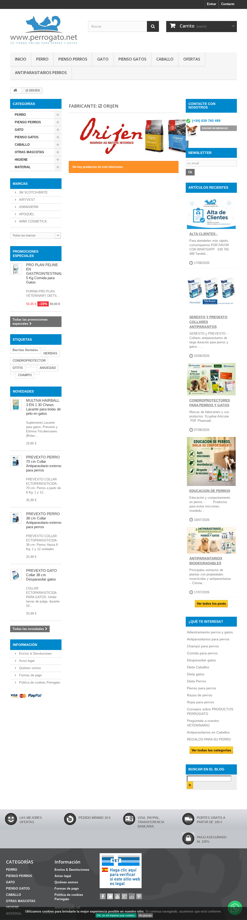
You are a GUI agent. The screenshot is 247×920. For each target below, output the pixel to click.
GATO (103, 59)
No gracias (145, 915)
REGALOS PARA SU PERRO (209, 739)
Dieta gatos (195, 674)
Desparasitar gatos (201, 660)
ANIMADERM (28, 207)
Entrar (211, 4)
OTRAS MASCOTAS (29, 152)
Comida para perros (202, 653)
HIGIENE (21, 159)
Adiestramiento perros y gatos (210, 632)
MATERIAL (23, 167)
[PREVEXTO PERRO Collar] (15, 518)
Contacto (227, 4)
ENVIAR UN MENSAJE (215, 128)
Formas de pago (30, 675)
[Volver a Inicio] (15, 91)
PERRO (42, 59)
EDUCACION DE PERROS (209, 491)
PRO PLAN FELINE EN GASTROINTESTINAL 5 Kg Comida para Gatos (44, 273)
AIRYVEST (26, 199)
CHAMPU (25, 375)
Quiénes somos (29, 668)
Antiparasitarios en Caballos (208, 732)
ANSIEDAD (48, 368)
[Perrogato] (45, 29)
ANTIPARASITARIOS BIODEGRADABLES (205, 560)
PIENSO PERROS (72, 59)
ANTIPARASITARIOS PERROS (41, 72)
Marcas (20, 184)
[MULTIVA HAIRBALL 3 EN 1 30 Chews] (15, 404)
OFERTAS (191, 59)
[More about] (43, 348)
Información (25, 645)
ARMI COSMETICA (32, 221)
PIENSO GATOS (132, 59)
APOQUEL (26, 214)
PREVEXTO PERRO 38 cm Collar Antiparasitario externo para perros (43, 520)
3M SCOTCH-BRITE (33, 192)
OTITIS (18, 368)
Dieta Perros (196, 681)
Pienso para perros (201, 688)
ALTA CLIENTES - (203, 234)
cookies (48, 911)
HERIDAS (50, 353)
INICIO (20, 59)
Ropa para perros (200, 702)
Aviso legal (26, 661)
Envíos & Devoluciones (35, 653)
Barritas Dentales (25, 350)
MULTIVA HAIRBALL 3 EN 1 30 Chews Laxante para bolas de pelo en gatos (43, 406)
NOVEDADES (23, 391)
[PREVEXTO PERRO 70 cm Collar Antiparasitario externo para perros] (15, 461)
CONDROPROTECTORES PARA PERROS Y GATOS (209, 402)
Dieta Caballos (198, 667)
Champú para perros (203, 646)
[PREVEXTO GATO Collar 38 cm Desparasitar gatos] (15, 574)
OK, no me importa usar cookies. (116, 915)
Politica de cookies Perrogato (39, 682)
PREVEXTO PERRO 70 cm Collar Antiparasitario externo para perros (43, 463)
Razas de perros (199, 695)
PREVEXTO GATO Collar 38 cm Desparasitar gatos (41, 574)
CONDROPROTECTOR (29, 360)
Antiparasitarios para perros (208, 639)
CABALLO (164, 59)
